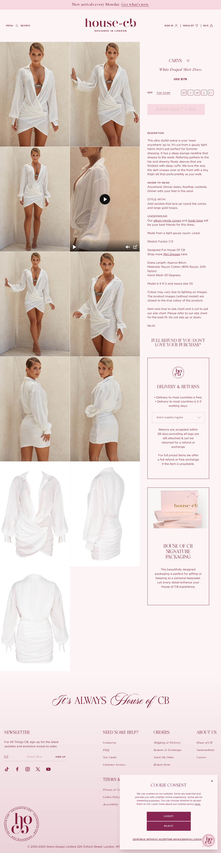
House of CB (204, 742)
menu (9, 26)
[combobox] (178, 417)
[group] (180, 79)
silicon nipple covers (167, 220)
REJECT (168, 826)
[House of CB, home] (110, 25)
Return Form (162, 764)
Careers (201, 757)
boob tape (195, 220)
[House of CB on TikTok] (6, 769)
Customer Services (114, 764)
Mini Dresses (171, 254)
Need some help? (121, 732)
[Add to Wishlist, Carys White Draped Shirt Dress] (188, 61)
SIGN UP (60, 757)
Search (25, 26)
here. (198, 804)
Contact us (109, 742)
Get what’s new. (135, 5)
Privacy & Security (115, 789)
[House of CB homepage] (21, 824)
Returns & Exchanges (168, 750)
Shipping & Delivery (167, 742)
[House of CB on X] (38, 769)
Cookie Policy (111, 797)
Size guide (163, 92)
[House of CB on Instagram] (27, 769)
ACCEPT (168, 816)
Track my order (164, 757)
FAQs (106, 750)
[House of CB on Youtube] (48, 769)
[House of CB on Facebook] (17, 769)
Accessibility (110, 804)
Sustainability (206, 750)
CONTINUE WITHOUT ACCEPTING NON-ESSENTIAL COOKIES (169, 839)
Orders (162, 732)
